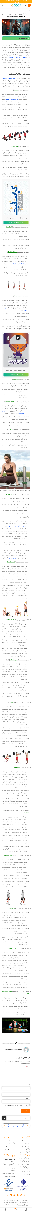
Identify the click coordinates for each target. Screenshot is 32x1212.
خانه (29, 14)
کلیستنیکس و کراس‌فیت (18, 264)
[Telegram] (17, 1195)
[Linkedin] (11, 1195)
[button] (28, 38)
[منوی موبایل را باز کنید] (29, 5)
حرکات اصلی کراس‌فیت (8, 78)
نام (29, 1085)
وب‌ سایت (28, 1098)
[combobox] (16, 1118)
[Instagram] (24, 1195)
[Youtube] (14, 1195)
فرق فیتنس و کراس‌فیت (12, 99)
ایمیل (28, 1092)
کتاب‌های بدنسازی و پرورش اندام (18, 526)
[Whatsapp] (21, 1195)
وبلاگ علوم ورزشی (23, 14)
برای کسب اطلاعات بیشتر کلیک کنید (16, 222)
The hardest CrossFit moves (17, 57)
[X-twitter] (7, 1195)
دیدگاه (28, 1067)
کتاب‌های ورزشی (13, 558)
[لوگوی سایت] (16, 5)
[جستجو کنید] (4, 1118)
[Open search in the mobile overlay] (26, 5)
